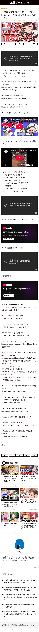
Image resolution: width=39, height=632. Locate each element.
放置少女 (4, 8)
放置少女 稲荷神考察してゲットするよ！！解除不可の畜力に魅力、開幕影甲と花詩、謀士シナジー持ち (20, 614)
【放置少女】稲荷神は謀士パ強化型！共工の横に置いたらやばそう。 (20, 606)
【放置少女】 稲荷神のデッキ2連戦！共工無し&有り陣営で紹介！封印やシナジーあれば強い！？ (20, 589)
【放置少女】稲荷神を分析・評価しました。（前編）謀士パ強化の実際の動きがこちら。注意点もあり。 (20, 597)
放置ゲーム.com (19, 2)
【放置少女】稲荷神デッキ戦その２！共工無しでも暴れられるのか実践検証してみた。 (20, 581)
